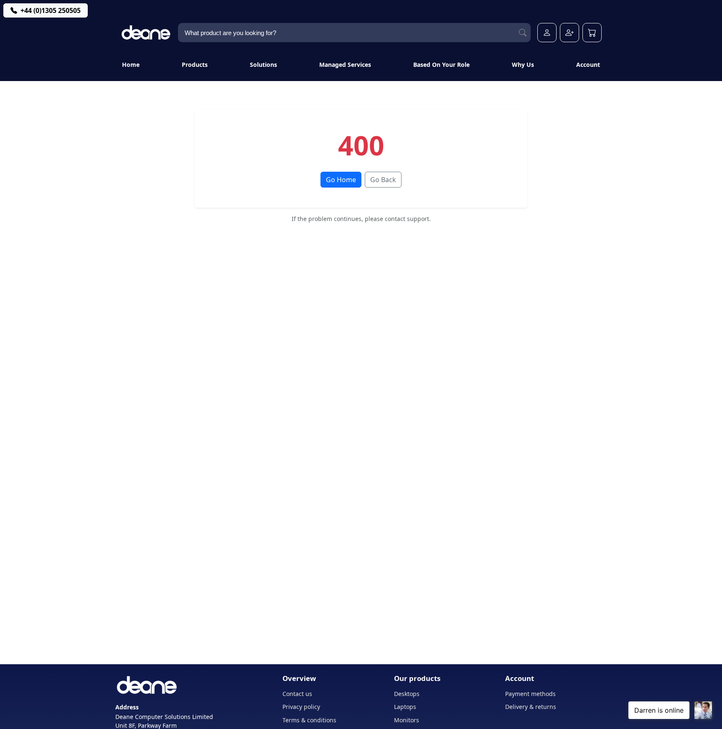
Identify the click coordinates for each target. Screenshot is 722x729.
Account (588, 65)
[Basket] (592, 32)
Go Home (341, 179)
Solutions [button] (263, 65)
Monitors (406, 720)
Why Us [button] (523, 65)
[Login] (547, 32)
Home (131, 65)
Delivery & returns (530, 707)
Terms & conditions (309, 720)
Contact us (297, 694)
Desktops (406, 694)
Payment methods (530, 694)
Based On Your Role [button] (441, 65)
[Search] (522, 32)
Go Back (383, 179)
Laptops (405, 707)
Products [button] (195, 65)
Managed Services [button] (345, 65)
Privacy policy (301, 707)
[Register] (569, 32)
